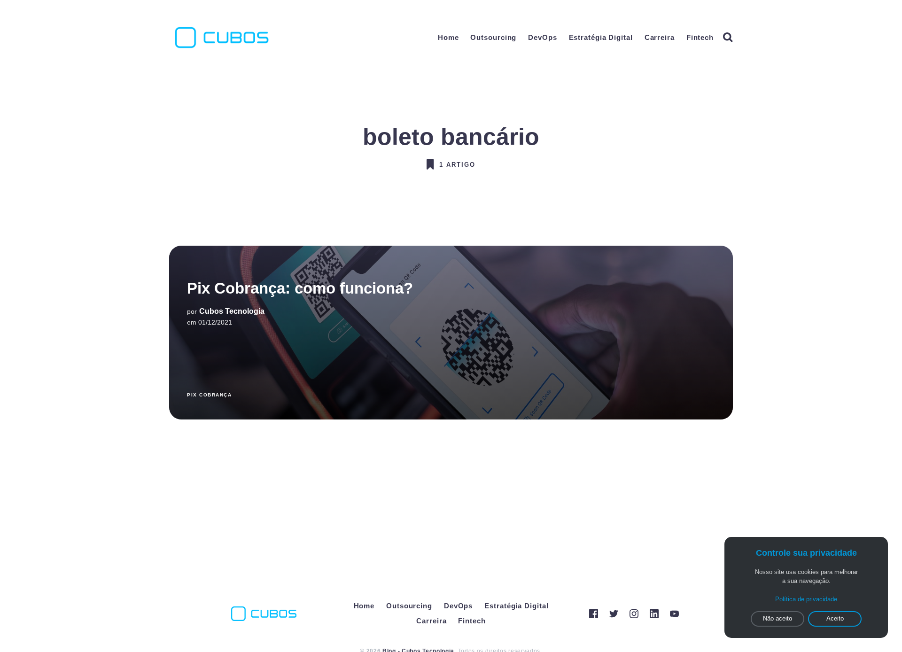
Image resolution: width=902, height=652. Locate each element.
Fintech (700, 37)
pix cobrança (209, 394)
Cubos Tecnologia (231, 311)
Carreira (660, 37)
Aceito (835, 618)
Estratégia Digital (601, 37)
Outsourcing (493, 37)
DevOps (542, 37)
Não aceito (777, 618)
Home (448, 37)
